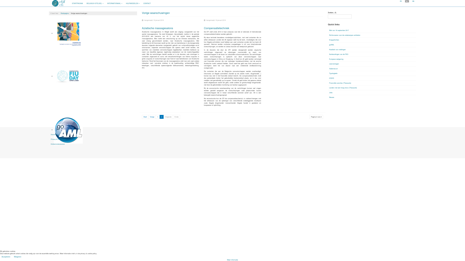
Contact (147, 3)
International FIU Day (62, 85)
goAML (331, 45)
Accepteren (6, 256)
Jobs (331, 92)
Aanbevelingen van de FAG (338, 54)
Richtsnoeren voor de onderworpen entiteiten (344, 35)
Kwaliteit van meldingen (337, 49)
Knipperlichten (334, 40)
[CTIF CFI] (58, 3)
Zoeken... (331, 12)
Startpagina (77, 3)
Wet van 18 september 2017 (339, 30)
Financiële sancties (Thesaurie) (340, 83)
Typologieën (333, 73)
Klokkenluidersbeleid (58, 144)
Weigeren (17, 256)
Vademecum (58, 48)
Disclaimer (54, 134)
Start (145, 117)
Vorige (152, 117)
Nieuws (331, 97)
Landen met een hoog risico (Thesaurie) (343, 88)
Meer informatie (232, 260)
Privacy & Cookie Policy (58, 139)
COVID (331, 78)
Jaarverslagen (334, 64)
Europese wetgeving (336, 59)
